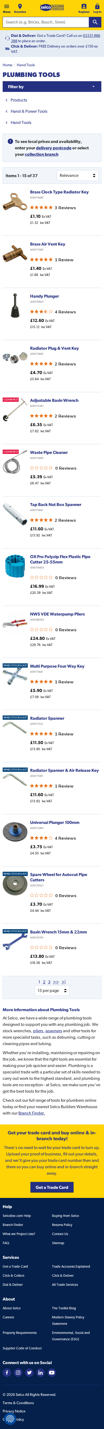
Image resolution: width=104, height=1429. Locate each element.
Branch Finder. (31, 1113)
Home (7, 65)
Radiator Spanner (47, 718)
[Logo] (52, 7)
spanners (53, 1030)
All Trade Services (65, 1285)
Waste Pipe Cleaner (49, 452)
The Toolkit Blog (64, 1308)
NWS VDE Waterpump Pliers (57, 614)
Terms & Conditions (18, 1403)
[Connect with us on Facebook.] (7, 1372)
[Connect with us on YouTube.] (51, 1372)
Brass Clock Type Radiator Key (59, 191)
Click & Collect (13, 1276)
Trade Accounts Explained (71, 1266)
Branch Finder (13, 1225)
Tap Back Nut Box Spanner (55, 504)
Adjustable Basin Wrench (54, 400)
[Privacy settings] (10, 1419)
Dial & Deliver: (23, 35)
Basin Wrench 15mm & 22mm (58, 931)
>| (64, 981)
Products (19, 100)
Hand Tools (26, 65)
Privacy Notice (14, 1411)
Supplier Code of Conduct (22, 1348)
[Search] (95, 22)
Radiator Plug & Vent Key (54, 348)
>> (56, 981)
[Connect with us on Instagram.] (18, 1372)
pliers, (39, 1030)
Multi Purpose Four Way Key (57, 666)
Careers (8, 1317)
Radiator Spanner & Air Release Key (64, 770)
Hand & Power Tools (29, 111)
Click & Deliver (63, 1276)
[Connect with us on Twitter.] (29, 1372)
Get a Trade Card (15, 1266)
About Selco (12, 1308)
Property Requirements (20, 1333)
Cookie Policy (13, 1419)
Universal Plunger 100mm (54, 822)
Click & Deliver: (24, 46)
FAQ (6, 1243)
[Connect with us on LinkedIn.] (40, 1372)
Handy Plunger (44, 296)
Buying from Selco (65, 1216)
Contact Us (60, 1234)
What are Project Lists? (19, 1234)
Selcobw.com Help (17, 1216)
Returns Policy (62, 1225)
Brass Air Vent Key (47, 244)
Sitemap (58, 1243)
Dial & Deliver (13, 1285)
